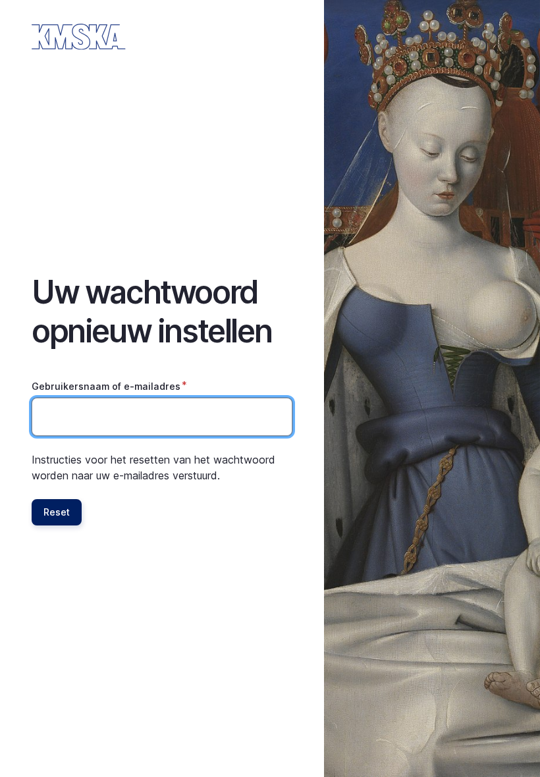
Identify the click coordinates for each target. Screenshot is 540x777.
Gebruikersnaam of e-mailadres (106, 386)
